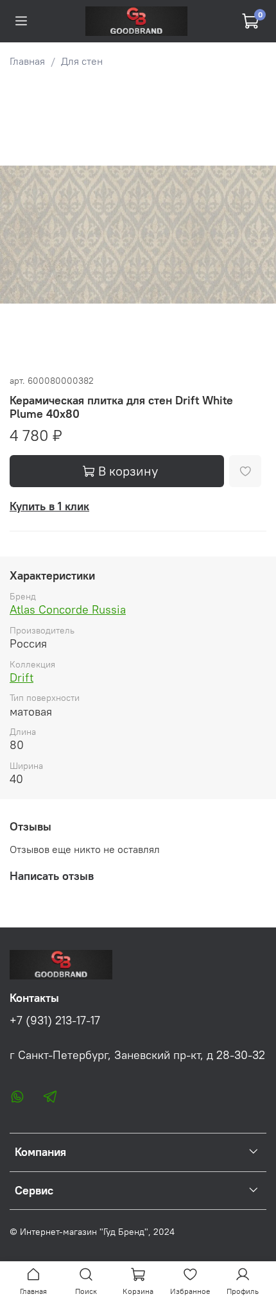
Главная (27, 61)
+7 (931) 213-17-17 (55, 1020)
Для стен (82, 61)
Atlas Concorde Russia (68, 609)
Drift (21, 677)
